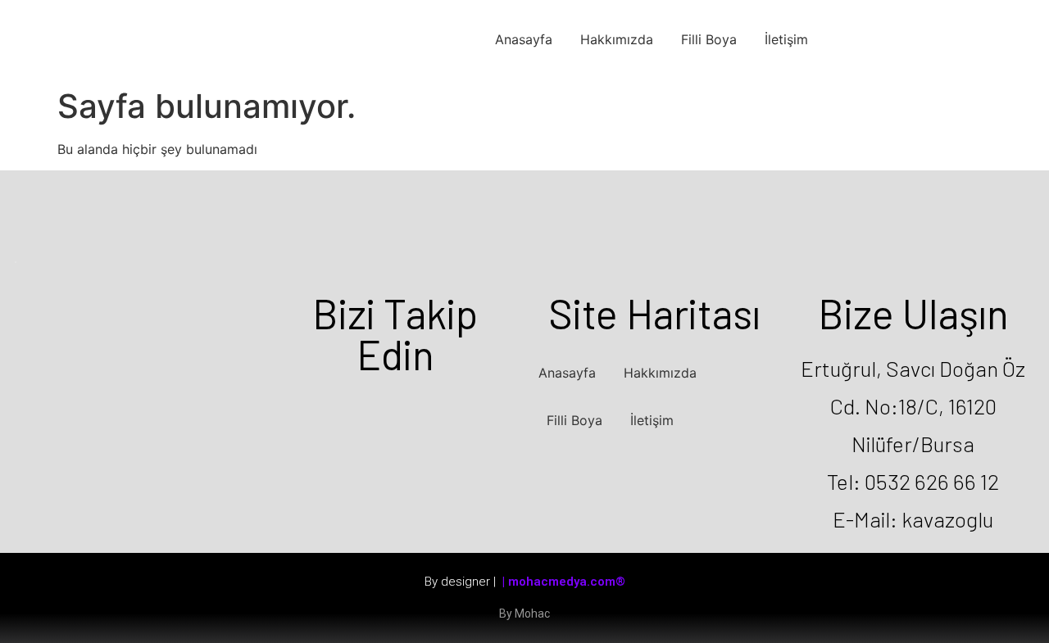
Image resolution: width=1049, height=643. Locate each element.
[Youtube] (444, 411)
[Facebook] (345, 411)
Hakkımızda (616, 39)
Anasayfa (523, 39)
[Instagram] (395, 411)
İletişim (786, 39)
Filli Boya (709, 39)
